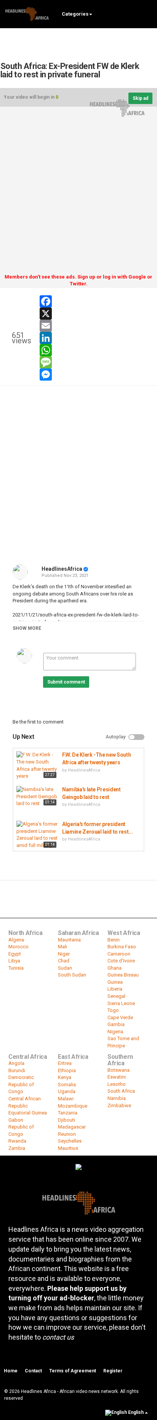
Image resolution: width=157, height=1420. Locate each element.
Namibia (116, 1098)
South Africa (121, 1091)
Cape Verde (120, 1017)
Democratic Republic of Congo (21, 1084)
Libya (14, 961)
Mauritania (69, 940)
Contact (33, 1371)
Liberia (114, 989)
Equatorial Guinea (27, 1113)
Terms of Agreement (72, 1371)
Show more (27, 628)
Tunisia (16, 968)
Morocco (18, 946)
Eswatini (116, 1077)
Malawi (66, 1098)
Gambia (116, 1024)
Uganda (66, 1091)
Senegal (116, 996)
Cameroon (118, 954)
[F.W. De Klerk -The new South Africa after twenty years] (37, 765)
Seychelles (70, 1141)
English (136, 1412)
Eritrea (65, 1063)
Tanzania (67, 1113)
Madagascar (72, 1127)
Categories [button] (75, 14)
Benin (113, 940)
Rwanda (17, 1141)
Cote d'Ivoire (121, 961)
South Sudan (72, 975)
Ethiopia (67, 1070)
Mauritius (68, 1148)
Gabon (15, 1120)
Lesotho (116, 1084)
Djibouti (66, 1120)
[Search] (147, 13)
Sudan (65, 968)
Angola (16, 1063)
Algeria (16, 940)
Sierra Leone (121, 1003)
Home (11, 1371)
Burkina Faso (121, 946)
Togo (113, 1010)
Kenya (64, 1077)
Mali (62, 946)
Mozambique (72, 1106)
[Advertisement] (78, 192)
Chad (63, 961)
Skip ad (140, 98)
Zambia (16, 1148)
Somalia (67, 1084)
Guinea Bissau (123, 975)
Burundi (16, 1070)
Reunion (67, 1134)
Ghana (114, 968)
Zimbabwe (119, 1105)
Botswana (118, 1070)
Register (112, 1371)
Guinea (115, 982)
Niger (64, 954)
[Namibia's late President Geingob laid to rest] (37, 796)
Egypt (14, 954)
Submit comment (66, 682)
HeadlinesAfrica (62, 569)
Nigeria (115, 1031)
